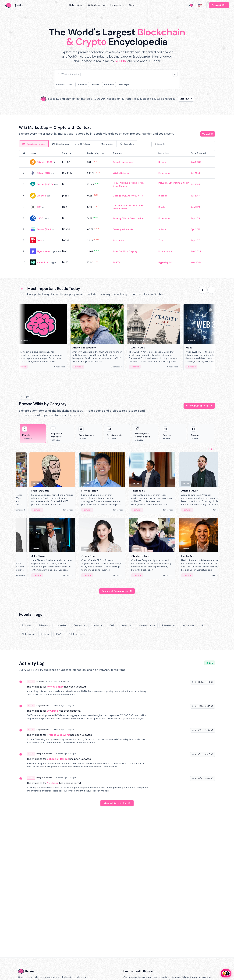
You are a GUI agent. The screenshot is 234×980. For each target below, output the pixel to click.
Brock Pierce (136, 182)
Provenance (165, 251)
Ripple (161, 207)
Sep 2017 (196, 240)
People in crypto (44, 753)
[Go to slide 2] (211, 449)
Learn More (171, 98)
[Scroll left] (202, 290)
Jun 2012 (196, 207)
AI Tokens (82, 84)
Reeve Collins (120, 182)
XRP (39, 207)
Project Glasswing (58, 734)
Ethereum (109, 84)
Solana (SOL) (44, 229)
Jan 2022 (196, 251)
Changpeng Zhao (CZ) (125, 195)
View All (206, 134)
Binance (41, 195)
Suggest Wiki (219, 5)
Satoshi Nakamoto (123, 162)
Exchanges (124, 84)
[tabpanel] (117, 209)
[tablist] (78, 143)
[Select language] (202, 5)
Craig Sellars (120, 186)
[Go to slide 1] (208, 449)
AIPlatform (28, 634)
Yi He (141, 195)
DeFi (70, 84)
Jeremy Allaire (121, 218)
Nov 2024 (196, 262)
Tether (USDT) (45, 184)
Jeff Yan (117, 262)
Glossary (40, 681)
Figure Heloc (44, 251)
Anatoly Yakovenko (123, 229)
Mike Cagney (130, 251)
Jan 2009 (196, 162)
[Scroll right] (211, 290)
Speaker (62, 625)
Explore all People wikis (115, 591)
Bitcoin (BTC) (44, 162)
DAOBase (52, 710)
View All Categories (197, 405)
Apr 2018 (195, 229)
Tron (39, 240)
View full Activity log (115, 803)
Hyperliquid (43, 262)
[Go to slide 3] (213, 449)
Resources (116, 5)
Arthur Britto (120, 208)
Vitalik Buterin (121, 173)
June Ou (117, 251)
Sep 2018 (196, 218)
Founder (26, 625)
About (132, 5)
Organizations (43, 705)
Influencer (188, 625)
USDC (40, 218)
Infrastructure (147, 625)
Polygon (162, 182)
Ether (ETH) (43, 173)
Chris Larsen (120, 205)
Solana (162, 229)
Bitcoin (95, 84)
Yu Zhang (53, 783)
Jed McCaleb (135, 205)
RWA (59, 634)
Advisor (97, 625)
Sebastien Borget (58, 759)
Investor (126, 625)
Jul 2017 (195, 195)
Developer (80, 625)
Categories (75, 5)
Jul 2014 (195, 173)
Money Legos (55, 686)
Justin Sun (118, 240)
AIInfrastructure (78, 634)
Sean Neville (137, 218)
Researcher (168, 625)
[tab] (34, 143)
